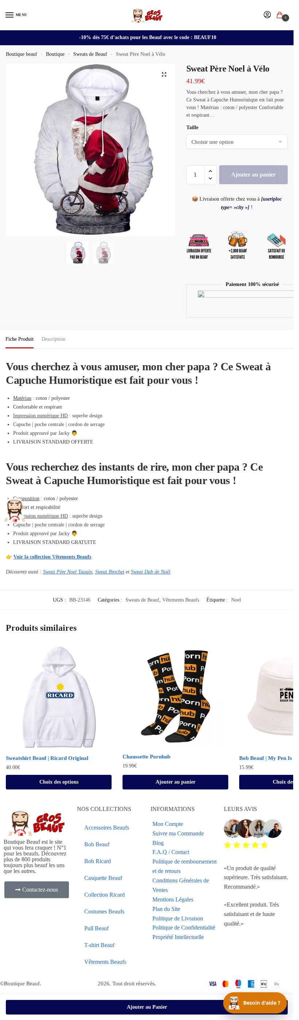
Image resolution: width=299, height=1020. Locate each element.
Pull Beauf (96, 928)
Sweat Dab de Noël (150, 572)
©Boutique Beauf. (20, 983)
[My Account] (267, 15)
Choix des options (58, 782)
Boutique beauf (21, 54)
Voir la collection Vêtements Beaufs (52, 557)
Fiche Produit (19, 339)
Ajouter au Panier (147, 1007)
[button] (164, 74)
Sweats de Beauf (90, 54)
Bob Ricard (97, 861)
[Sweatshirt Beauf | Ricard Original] (59, 697)
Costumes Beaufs (104, 911)
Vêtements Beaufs (180, 600)
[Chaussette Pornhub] (175, 696)
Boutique (55, 54)
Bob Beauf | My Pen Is (265, 758)
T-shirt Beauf (99, 945)
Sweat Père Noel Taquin (67, 572)
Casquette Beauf (103, 878)
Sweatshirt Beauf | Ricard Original (47, 758)
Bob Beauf (96, 844)
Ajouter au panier (253, 174)
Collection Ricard (104, 895)
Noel (236, 600)
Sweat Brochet (109, 572)
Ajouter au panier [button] (175, 782)
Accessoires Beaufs (106, 827)
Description (53, 339)
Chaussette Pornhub (146, 757)
